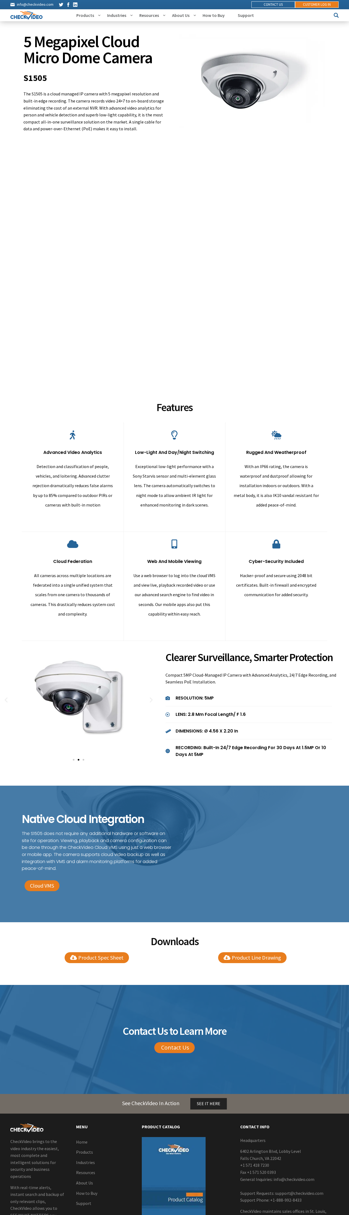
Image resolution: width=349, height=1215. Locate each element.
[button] (6, 699)
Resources (149, 15)
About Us (180, 15)
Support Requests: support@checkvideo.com (281, 1193)
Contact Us (273, 4)
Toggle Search (336, 15)
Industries (116, 15)
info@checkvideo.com (35, 4)
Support (246, 15)
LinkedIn (75, 4)
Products (85, 15)
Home (82, 1141)
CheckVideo (26, 15)
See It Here (208, 1103)
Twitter (61, 4)
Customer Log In (317, 4)
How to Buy (214, 15)
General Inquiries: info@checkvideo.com (277, 1179)
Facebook (68, 4)
